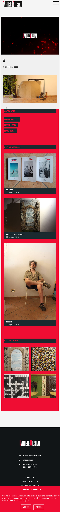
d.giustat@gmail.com (32, 456)
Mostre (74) (10, 125)
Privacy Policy (30, 481)
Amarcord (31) (11, 119)
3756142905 (28, 460)
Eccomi (9, 322)
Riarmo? (9, 190)
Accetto (26, 507)
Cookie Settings (30, 485)
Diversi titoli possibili (15, 234)
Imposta (39, 507)
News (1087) (9, 130)
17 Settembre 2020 (10, 67)
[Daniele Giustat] (12, 4)
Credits (30, 477)
